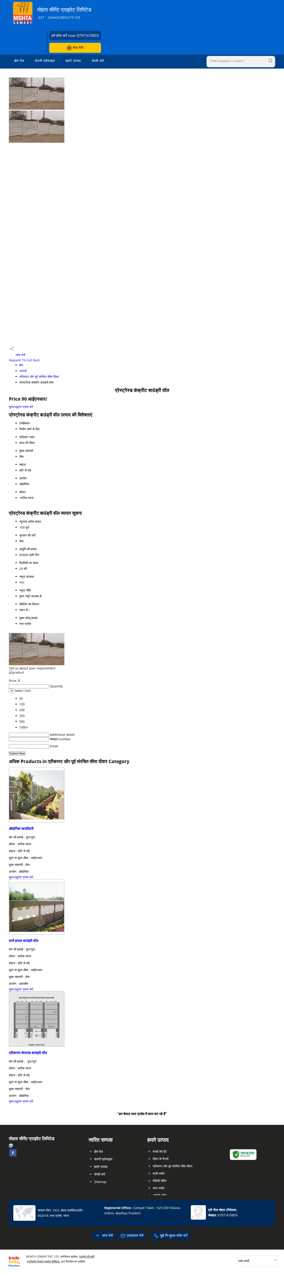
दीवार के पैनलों (160, 1159)
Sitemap (100, 1181)
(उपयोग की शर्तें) (87, 1256)
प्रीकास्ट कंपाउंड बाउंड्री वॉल (28, 1052)
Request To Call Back (24, 360)
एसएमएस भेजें (135, 1235)
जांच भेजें (77, 47)
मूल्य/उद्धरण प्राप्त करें (21, 407)
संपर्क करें (98, 60)
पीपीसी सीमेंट (160, 1181)
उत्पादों (23, 371)
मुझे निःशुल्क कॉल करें (173, 1235)
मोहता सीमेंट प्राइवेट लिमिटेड (64, 13)
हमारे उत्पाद (73, 60)
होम (21, 365)
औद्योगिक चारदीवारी (21, 828)
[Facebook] (12, 1155)
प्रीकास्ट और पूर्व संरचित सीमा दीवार (39, 376)
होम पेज (19, 60)
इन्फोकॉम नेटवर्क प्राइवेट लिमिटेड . (44, 1261)
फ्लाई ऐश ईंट (160, 1151)
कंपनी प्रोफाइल (45, 60)
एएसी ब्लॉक (159, 1173)
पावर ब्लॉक (158, 1188)
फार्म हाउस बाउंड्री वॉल (23, 940)
